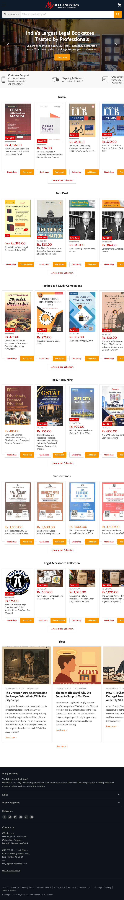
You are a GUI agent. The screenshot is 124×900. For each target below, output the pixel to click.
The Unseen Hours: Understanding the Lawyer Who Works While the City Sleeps (26, 696)
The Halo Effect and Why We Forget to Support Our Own (73, 694)
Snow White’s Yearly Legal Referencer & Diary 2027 (16, 248)
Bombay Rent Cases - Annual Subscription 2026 (48, 532)
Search (5, 887)
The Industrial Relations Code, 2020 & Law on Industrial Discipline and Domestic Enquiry (112, 345)
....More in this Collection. (62, 180)
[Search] (118, 14)
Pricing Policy (59, 887)
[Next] (116, 45)
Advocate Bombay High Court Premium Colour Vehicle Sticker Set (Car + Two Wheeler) (17, 608)
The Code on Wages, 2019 (81, 340)
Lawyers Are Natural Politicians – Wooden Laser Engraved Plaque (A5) (81, 598)
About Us (15, 887)
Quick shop (11, 172)
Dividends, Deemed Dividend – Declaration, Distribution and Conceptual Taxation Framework (17, 438)
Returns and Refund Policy (79, 887)
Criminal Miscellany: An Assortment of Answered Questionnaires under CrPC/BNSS (16, 344)
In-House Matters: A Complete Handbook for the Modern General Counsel (49, 154)
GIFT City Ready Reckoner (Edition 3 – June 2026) (80, 431)
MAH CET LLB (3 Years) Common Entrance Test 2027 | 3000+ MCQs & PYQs (82, 148)
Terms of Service (44, 887)
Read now (10, 737)
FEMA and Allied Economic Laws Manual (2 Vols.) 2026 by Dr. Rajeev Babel (17, 151)
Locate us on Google (11, 870)
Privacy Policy (28, 887)
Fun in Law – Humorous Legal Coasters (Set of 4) (50, 597)
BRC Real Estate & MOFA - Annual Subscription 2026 (16, 532)
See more (61, 746)
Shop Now (62, 57)
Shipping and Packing (102, 887)
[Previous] (8, 45)
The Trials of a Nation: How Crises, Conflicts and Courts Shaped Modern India (49, 251)
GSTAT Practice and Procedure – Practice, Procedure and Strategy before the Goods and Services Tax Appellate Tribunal (47, 442)
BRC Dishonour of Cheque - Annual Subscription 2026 (81, 532)
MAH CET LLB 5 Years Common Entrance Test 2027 (112, 148)
